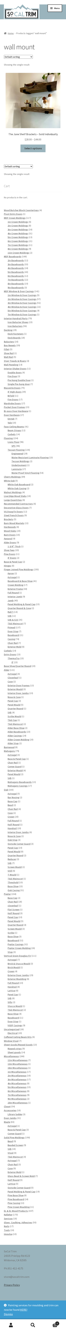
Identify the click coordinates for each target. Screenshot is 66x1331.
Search (33, 1325)
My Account (11, 1325)
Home (11, 33)
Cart (51, 1322)
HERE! (23, 1309)
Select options (33, 148)
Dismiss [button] (8, 1314)
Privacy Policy (12, 1285)
